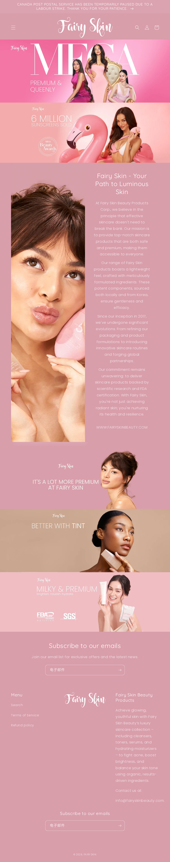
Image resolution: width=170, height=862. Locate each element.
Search (17, 705)
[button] (13, 27)
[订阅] (120, 670)
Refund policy (22, 725)
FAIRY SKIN (90, 854)
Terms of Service (25, 715)
